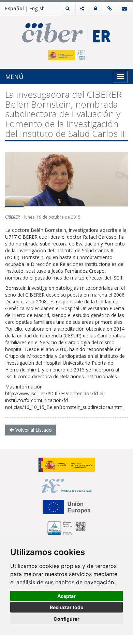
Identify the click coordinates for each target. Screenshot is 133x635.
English (37, 8)
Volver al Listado (33, 430)
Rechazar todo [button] (67, 607)
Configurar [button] (66, 619)
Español (14, 8)
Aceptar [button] (66, 596)
